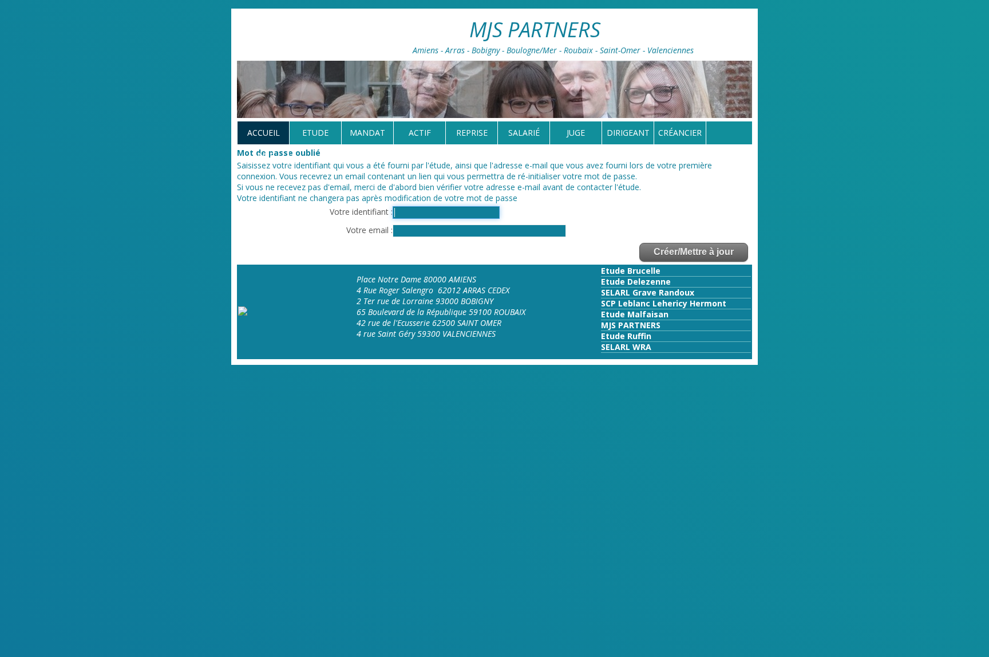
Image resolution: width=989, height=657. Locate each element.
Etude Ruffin (626, 336)
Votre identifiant (360, 211)
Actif (420, 132)
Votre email (368, 230)
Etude (315, 132)
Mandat (367, 132)
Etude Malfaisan (634, 314)
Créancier (680, 132)
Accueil (263, 132)
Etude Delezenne (636, 281)
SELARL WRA (626, 346)
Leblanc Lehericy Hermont (671, 303)
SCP (608, 303)
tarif (263, 155)
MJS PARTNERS (630, 325)
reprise (472, 132)
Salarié (524, 132)
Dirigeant (628, 132)
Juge (576, 132)
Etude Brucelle (630, 270)
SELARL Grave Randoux (647, 292)
